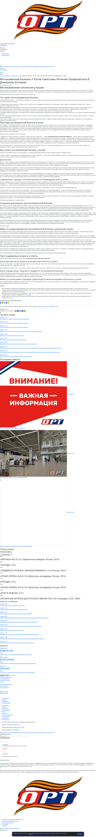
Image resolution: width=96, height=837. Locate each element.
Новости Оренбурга (5, 76)
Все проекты (12, 675)
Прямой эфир (5, 53)
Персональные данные (8, 822)
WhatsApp (52, 306)
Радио (3, 711)
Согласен (80, 834)
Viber (56, 306)
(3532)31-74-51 (16, 724)
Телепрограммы (6, 703)
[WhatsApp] (8, 303)
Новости (4, 699)
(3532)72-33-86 (20, 727)
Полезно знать (15, 76)
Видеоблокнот (5, 55)
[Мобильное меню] (0, 65)
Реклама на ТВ (5, 719)
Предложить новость (49, 66)
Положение (5, 824)
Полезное (4, 826)
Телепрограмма (6, 710)
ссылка (29, 294)
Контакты (4, 713)
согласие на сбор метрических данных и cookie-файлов (45, 834)
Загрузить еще (4, 675)
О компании (5, 718)
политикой (4, 748)
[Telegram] (4, 303)
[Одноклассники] (2, 303)
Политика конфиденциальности (10, 821)
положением (5, 753)
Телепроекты (5, 701)
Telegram (46, 306)
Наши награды (6, 716)
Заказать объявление (34, 66)
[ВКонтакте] (1, 303)
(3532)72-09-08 (15, 730)
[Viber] (6, 303)
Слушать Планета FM (10, 66)
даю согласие (5, 744)
